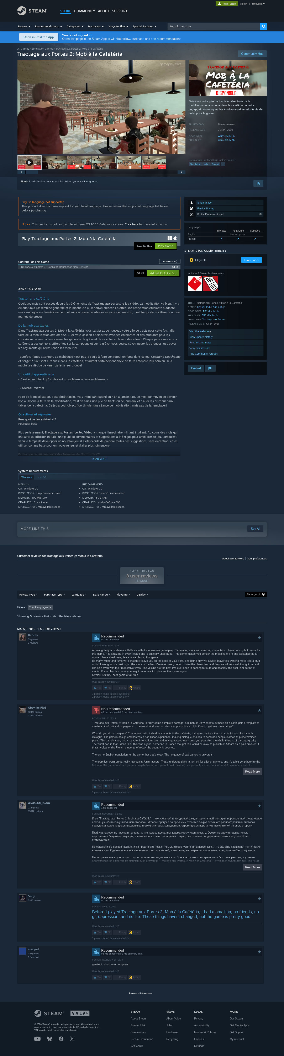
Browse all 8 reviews (140, 993)
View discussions (199, 348)
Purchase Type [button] (53, 594)
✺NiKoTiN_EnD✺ (39, 803)
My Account (237, 1039)
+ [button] (222, 164)
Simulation (195, 164)
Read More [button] (252, 771)
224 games (33, 807)
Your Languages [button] (38, 607)
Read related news (200, 342)
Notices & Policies (205, 1032)
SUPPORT (120, 11)
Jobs (169, 1025)
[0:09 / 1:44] (101, 107)
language (257, 3)
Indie (206, 164)
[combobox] (214, 26)
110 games (33, 953)
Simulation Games (42, 48)
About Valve (173, 1018)
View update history (201, 336)
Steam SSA (138, 1025)
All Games (23, 48)
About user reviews (233, 558)
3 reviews (33, 643)
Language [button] (78, 594)
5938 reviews (35, 900)
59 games (33, 639)
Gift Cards (137, 1045)
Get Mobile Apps (240, 1025)
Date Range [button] (100, 594)
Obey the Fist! (37, 707)
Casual (215, 164)
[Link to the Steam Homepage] (32, 14)
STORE (65, 11)
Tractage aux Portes (213, 319)
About (103, 11)
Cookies (199, 1039)
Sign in (24, 181)
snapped (33, 949)
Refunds (199, 1045)
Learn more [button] (251, 260)
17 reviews (33, 957)
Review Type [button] (27, 594)
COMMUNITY (84, 11)
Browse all (170, 261)
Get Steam (236, 1018)
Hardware (172, 1032)
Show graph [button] (254, 594)
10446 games (35, 712)
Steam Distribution (142, 1039)
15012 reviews (35, 811)
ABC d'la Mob (226, 136)
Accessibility (202, 1025)
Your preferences (257, 558)
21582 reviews (35, 715)
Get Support (237, 1032)
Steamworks (138, 1032)
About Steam (139, 1018)
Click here (131, 224)
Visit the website (199, 331)
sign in (243, 3)
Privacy (198, 1018)
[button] (24, 26)
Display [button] (141, 594)
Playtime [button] (122, 594)
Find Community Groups (203, 353)
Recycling (172, 1039)
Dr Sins (33, 635)
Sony (31, 896)
